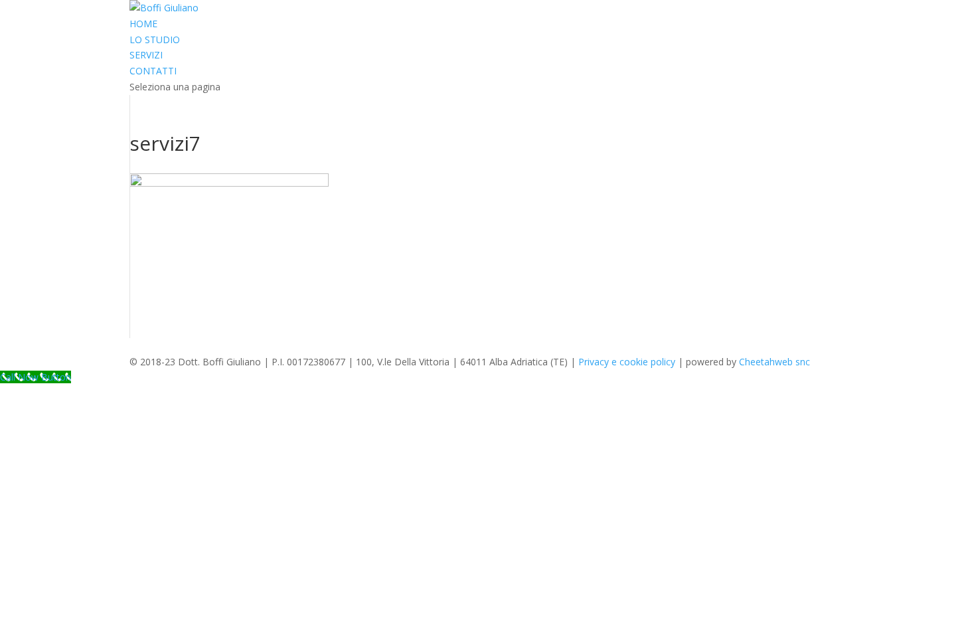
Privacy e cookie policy (626, 361)
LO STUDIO (154, 39)
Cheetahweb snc (774, 361)
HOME (143, 23)
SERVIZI (146, 54)
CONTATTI (153, 70)
